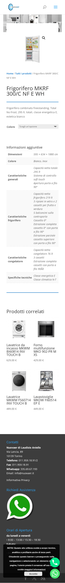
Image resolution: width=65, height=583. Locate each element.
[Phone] (55, 562)
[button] (43, 38)
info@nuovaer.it (24, 473)
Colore (11, 127)
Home (9, 73)
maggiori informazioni (35, 569)
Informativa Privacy (18, 480)
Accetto (33, 573)
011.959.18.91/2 (28, 460)
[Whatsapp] (55, 573)
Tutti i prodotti (23, 73)
